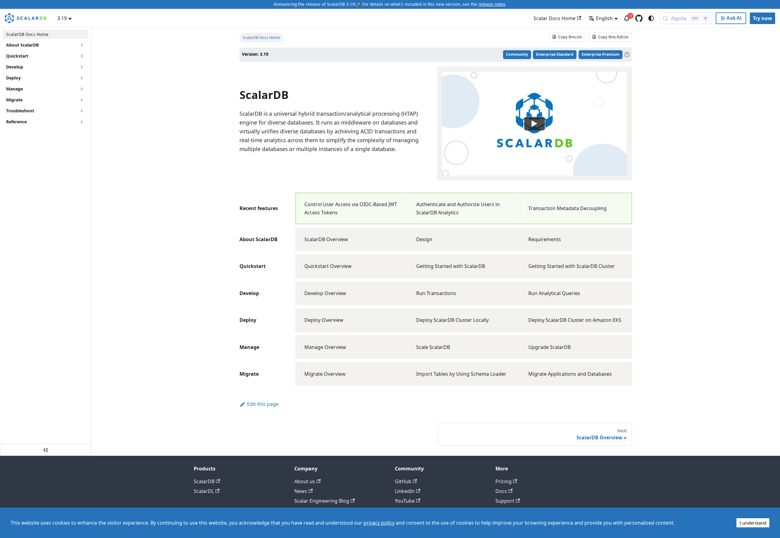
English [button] (604, 18)
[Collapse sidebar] (45, 450)
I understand (752, 523)
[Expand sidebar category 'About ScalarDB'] (81, 45)
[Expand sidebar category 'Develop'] (81, 67)
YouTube (405, 501)
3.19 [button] (62, 18)
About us (304, 481)
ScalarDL (204, 491)
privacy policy (379, 522)
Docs (501, 491)
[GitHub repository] (639, 18)
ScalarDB (204, 481)
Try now (762, 18)
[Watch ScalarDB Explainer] (534, 124)
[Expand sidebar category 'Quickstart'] (81, 56)
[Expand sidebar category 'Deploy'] (81, 78)
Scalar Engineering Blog (321, 501)
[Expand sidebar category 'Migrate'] (81, 100)
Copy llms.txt (570, 37)
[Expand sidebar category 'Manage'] (81, 89)
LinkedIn (405, 491)
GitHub (403, 481)
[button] (45, 111)
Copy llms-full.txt (613, 37)
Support (504, 501)
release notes (491, 4)
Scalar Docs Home (555, 18)
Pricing (503, 481)
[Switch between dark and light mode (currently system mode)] (651, 18)
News (300, 491)
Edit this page (262, 404)
